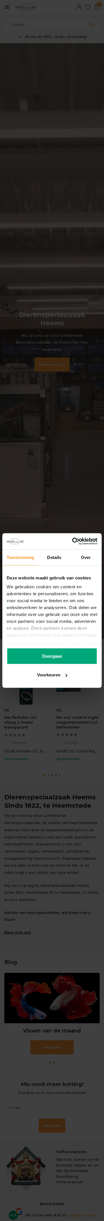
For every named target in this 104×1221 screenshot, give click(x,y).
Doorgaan (52, 655)
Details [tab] (54, 557)
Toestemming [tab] (20, 557)
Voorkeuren (48, 674)
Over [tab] (86, 557)
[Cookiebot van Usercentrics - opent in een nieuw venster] (73, 541)
